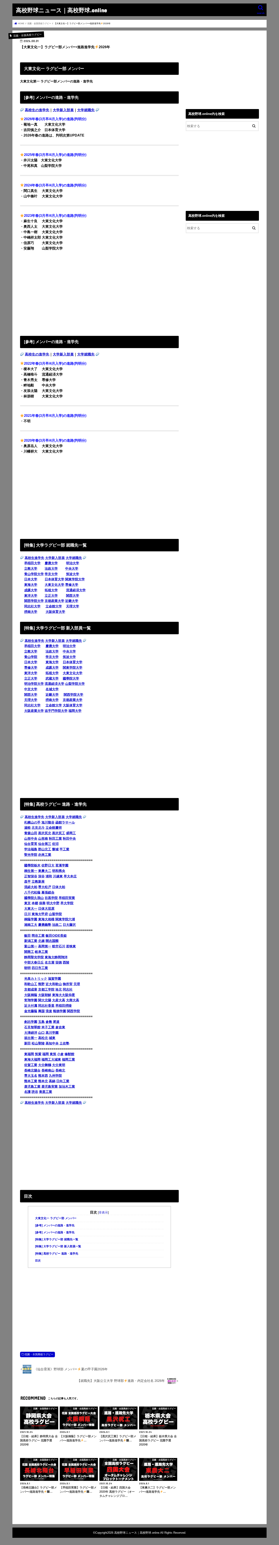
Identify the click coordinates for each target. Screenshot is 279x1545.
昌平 (27, 881)
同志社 (68, 989)
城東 (52, 1038)
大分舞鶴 (44, 1065)
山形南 (43, 838)
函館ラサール (65, 822)
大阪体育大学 (55, 612)
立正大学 (51, 595)
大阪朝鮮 (44, 995)
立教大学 (30, 568)
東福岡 (29, 1054)
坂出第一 (30, 1038)
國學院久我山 (34, 898)
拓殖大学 (51, 590)
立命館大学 (54, 606)
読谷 (35, 1092)
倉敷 (49, 1022)
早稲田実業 (67, 898)
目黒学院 (51, 898)
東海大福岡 (32, 1059)
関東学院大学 (75, 579)
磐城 (55, 849)
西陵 (66, 962)
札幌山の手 (32, 822)
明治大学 (72, 563)
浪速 (49, 1011)
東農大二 (44, 871)
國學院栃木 (32, 865)
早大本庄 (70, 876)
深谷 (41, 876)
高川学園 (52, 1032)
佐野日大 (47, 865)
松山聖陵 (38, 1043)
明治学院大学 (34, 683)
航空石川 (58, 946)
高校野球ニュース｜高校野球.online (61, 10)
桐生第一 (30, 871)
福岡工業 (68, 1059)
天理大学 (72, 606)
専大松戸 (44, 887)
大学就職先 (86, 110)
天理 (76, 984)
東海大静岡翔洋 (56, 957)
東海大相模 (46, 919)
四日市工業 (40, 968)
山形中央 (30, 838)
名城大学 (52, 689)
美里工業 (45, 1092)
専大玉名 (30, 1075)
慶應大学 (51, 563)
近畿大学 (71, 601)
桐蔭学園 (30, 919)
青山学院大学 (34, 574)
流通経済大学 (76, 590)
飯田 (27, 935)
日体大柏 (58, 887)
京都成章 (30, 989)
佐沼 (55, 844)
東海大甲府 (40, 914)
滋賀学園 (54, 978)
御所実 (68, 984)
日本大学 (30, 579)
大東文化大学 (54, 584)
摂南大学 (30, 612)
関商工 (29, 952)
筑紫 (38, 1054)
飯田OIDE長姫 (56, 935)
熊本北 (43, 1081)
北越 (41, 941)
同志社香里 (46, 1005)
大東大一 (30, 908)
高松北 (43, 1038)
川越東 (58, 876)
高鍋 (52, 1081)
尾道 (56, 1022)
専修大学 (71, 584)
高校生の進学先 (37, 110)
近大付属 (30, 1005)
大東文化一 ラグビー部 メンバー (56, 1218)
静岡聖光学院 (34, 957)
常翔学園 (30, 1000)
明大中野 (53, 903)
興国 (41, 1011)
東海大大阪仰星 (63, 995)
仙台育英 (30, 844)
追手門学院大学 (56, 711)
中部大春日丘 (34, 962)
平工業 (64, 849)
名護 (27, 1092)
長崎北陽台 (32, 1070)
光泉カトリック (35, 978)
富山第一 (30, 946)
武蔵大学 (52, 678)
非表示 (103, 1212)
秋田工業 (55, 838)
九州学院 (55, 1075)
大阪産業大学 (34, 711)
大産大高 (58, 1000)
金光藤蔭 (30, 1011)
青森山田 (30, 833)
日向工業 (62, 1081)
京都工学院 (46, 989)
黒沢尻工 (58, 833)
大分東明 (58, 1065)
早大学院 (66, 903)
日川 (27, 914)
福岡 (45, 1054)
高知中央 (52, 1043)
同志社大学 (32, 606)
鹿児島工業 (32, 1086)
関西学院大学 (34, 601)
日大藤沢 (69, 924)
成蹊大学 (30, 590)
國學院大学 (71, 678)
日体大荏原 (46, 908)
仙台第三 (44, 844)
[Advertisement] (99, 292)
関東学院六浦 (65, 919)
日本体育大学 (54, 579)
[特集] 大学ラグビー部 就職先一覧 (56, 1239)
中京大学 (30, 689)
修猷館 (69, 1054)
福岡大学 (75, 711)
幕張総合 (47, 892)
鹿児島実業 (49, 1086)
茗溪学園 (61, 865)
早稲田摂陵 (63, 1005)
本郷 (35, 903)
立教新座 (38, 881)
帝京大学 (51, 574)
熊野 (41, 984)
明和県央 (58, 871)
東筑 (53, 1054)
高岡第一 (44, 946)
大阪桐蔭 (30, 995)
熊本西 (43, 1075)
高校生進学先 (34, 558)
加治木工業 (67, 1086)
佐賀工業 (30, 1065)
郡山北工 (44, 849)
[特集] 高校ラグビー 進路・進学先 (56, 1253)
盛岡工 (71, 833)
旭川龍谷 (47, 822)
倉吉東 (60, 1027)
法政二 (57, 924)
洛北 (58, 989)
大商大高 (72, 1000)
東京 (27, 903)
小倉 (60, 1054)
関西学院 (73, 1011)
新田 (27, 1043)
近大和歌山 (54, 984)
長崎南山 (47, 1070)
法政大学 (51, 568)
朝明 (27, 968)
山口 (41, 1032)
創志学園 (30, 1022)
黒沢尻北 (44, 833)
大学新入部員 (63, 110)
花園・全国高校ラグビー (39, 1354)
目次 (38, 1260)
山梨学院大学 (75, 683)
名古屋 (49, 962)
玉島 (41, 1022)
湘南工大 (30, 924)
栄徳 (58, 962)
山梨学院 (55, 914)
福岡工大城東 (51, 1059)
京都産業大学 (54, 601)
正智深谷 (30, 876)
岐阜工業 (41, 952)
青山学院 (30, 657)
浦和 (49, 876)
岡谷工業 (38, 935)
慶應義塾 (44, 924)
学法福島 (30, 849)
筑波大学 (72, 574)
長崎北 (60, 1070)
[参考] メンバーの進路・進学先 (55, 1225)
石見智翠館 (32, 1027)
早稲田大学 (32, 563)
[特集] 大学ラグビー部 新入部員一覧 (58, 1246)
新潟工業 (30, 941)
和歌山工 (30, 984)
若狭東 (71, 946)
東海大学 (30, 584)
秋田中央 (69, 838)
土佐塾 (64, 1043)
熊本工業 (30, 1081)
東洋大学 (30, 595)
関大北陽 (44, 1000)
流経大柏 (30, 887)
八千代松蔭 (32, 892)
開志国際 (52, 941)
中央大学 (71, 568)
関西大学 (72, 595)
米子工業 (47, 1027)
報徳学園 (59, 1011)
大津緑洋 (30, 1032)
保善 (42, 903)
